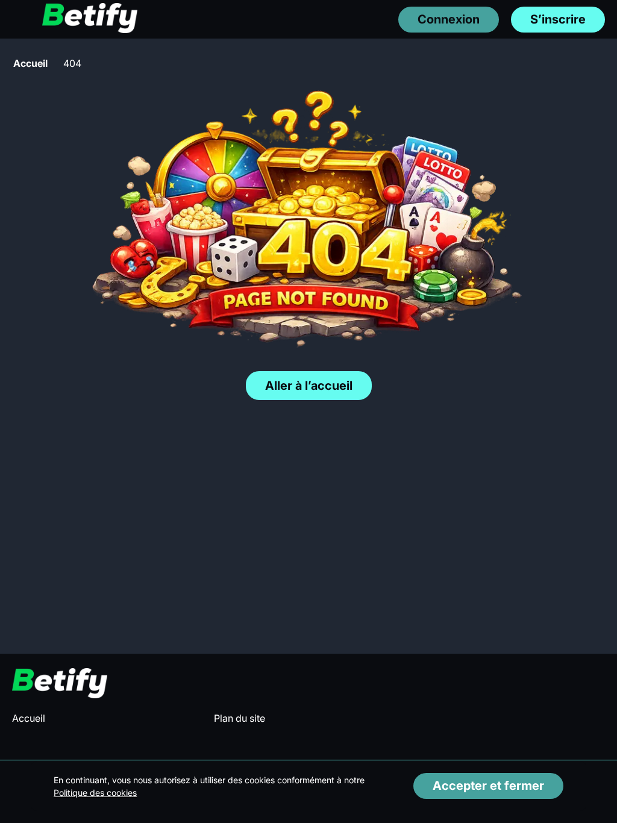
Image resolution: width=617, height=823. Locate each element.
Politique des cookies (95, 792)
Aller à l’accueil (308, 385)
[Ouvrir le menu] (18, 19)
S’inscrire (558, 19)
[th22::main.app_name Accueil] (89, 19)
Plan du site (239, 718)
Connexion (449, 19)
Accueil (30, 63)
